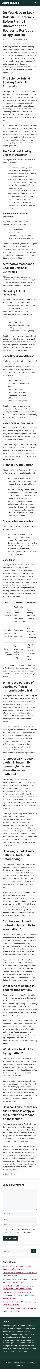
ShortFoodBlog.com (10, 1326)
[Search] (33, 1251)
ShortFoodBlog (10, 2)
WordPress (19, 1365)
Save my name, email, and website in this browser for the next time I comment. (20, 1230)
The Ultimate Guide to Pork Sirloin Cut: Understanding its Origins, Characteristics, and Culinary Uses (18, 1295)
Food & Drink (10, 1174)
